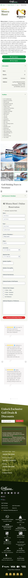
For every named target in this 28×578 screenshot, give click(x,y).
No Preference (8, 296)
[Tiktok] (18, 493)
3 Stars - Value (8, 290)
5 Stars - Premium (9, 294)
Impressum (17, 569)
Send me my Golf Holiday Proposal (14, 317)
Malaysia (10, 437)
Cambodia (4, 437)
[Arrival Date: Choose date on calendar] (19, 250)
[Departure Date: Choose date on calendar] (19, 256)
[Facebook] (2, 493)
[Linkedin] (11, 493)
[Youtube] (8, 493)
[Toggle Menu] (25, 2)
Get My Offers (19, 420)
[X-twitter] (5, 493)
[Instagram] (15, 493)
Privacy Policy (11, 569)
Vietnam (20, 435)
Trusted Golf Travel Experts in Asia (12, 429)
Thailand (15, 435)
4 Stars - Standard (9, 292)
